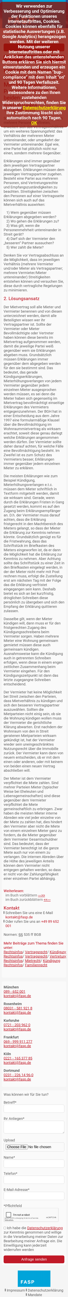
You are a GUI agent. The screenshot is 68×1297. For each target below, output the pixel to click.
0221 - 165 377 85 (18, 1058)
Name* (9, 1157)
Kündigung (58, 952)
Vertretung (58, 956)
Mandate (35, 1295)
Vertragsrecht (36, 952)
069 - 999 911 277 (18, 1041)
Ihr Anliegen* (14, 1118)
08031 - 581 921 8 (18, 1008)
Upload (9, 1140)
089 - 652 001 (14, 991)
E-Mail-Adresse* (17, 1189)
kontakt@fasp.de (19, 917)
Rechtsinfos (13, 952)
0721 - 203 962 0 (17, 1025)
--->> (41, 895)
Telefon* (10, 1173)
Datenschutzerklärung (44, 107)
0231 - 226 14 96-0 (18, 1075)
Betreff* (10, 1102)
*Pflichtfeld (13, 1206)
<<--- (47, 899)
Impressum (16, 1290)
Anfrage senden (34, 1259)
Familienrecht (36, 965)
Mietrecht (33, 960)
